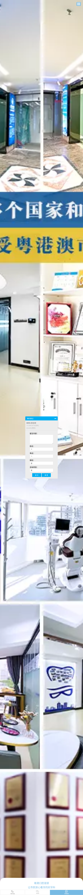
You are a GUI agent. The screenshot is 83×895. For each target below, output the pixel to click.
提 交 (36, 475)
